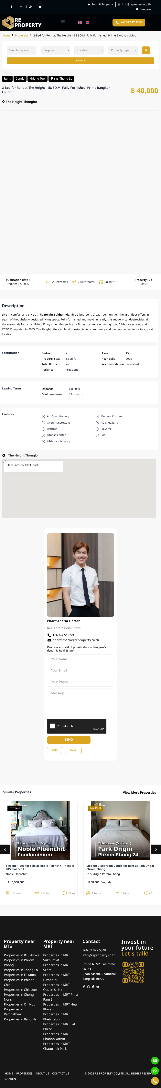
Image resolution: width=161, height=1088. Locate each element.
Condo (20, 78)
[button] (62, 21)
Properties (22, 36)
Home (6, 36)
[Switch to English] (80, 22)
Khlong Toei (37, 78)
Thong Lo (65, 78)
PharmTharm (57, 621)
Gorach (74, 621)
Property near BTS (19, 944)
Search (80, 60)
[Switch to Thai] (87, 22)
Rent (7, 78)
